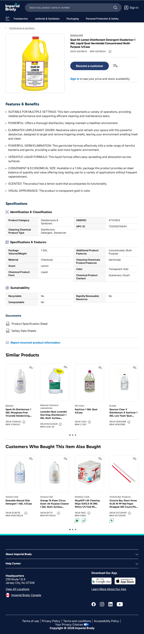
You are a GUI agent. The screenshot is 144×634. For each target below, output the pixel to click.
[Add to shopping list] (31, 368)
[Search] (115, 7)
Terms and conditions (77, 621)
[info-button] (110, 51)
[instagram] (102, 604)
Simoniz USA (76, 35)
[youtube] (120, 604)
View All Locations (17, 589)
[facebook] (93, 604)
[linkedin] (110, 604)
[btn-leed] (77, 520)
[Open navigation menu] (7, 19)
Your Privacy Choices (69, 624)
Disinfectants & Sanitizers (21, 28)
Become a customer (89, 66)
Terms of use (30, 621)
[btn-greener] (111, 520)
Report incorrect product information (35, 342)
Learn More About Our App (108, 589)
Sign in (74, 79)
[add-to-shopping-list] (115, 65)
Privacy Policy (51, 621)
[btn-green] (84, 520)
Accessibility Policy (106, 621)
